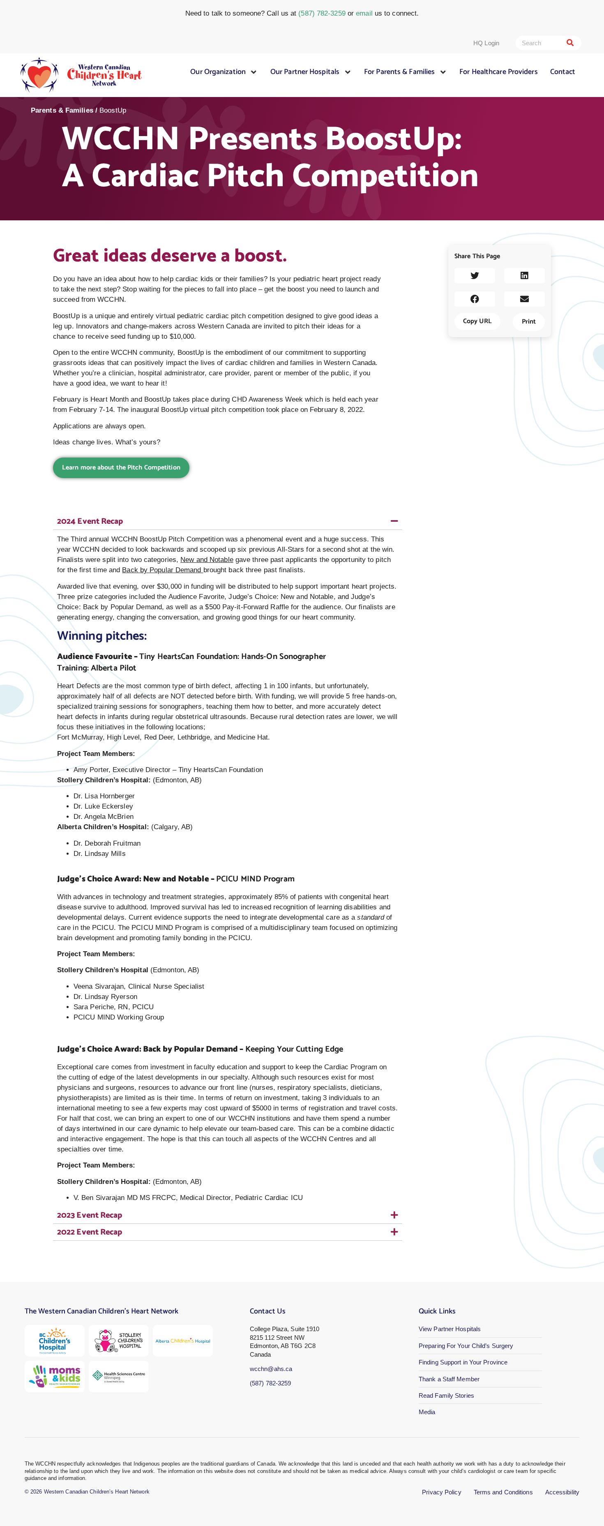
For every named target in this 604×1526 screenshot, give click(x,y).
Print (529, 321)
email (364, 13)
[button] (474, 275)
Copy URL (477, 321)
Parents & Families (62, 110)
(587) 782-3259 (321, 13)
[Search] (570, 43)
